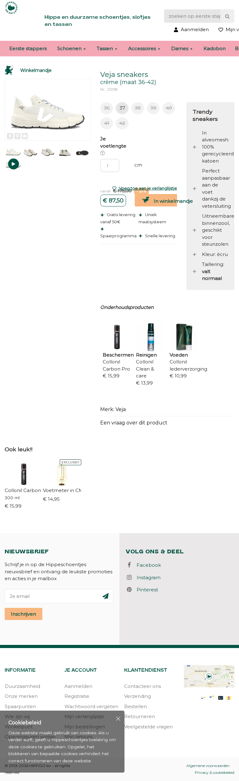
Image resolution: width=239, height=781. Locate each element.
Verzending (137, 696)
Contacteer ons (142, 686)
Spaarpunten (20, 706)
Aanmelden (78, 686)
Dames (179, 48)
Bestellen (135, 706)
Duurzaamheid (22, 686)
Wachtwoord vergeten (89, 706)
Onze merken (21, 696)
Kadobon (215, 48)
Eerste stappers (28, 48)
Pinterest (145, 590)
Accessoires (142, 48)
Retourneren (139, 716)
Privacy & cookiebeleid (214, 772)
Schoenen (69, 48)
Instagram (147, 577)
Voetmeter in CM (62, 490)
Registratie (76, 696)
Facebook (147, 565)
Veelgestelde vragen (148, 727)
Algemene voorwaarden (208, 765)
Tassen (105, 48)
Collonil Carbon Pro (24, 490)
